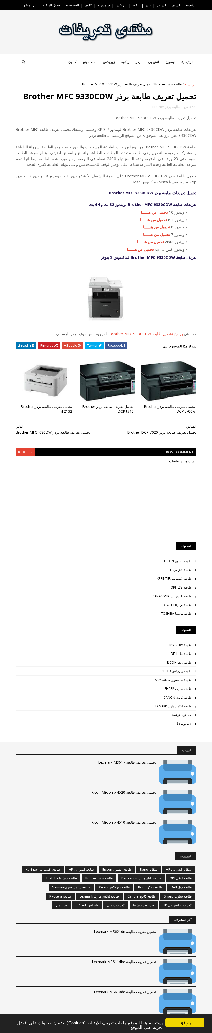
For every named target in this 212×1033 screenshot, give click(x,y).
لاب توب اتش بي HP (177, 905)
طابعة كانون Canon (177, 697)
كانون (88, 5)
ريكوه (136, 5)
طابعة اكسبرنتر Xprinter (174, 578)
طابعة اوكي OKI (181, 587)
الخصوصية (72, 5)
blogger (25, 452)
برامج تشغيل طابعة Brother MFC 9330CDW (146, 333)
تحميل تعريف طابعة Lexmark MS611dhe (124, 961)
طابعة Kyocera (180, 645)
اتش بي (161, 5)
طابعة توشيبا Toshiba (176, 613)
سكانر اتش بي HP (179, 869)
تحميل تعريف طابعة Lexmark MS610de (125, 991)
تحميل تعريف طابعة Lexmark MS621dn (125, 931)
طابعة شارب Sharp (178, 688)
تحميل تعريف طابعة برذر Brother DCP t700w (169, 409)
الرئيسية (191, 5)
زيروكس (121, 5)
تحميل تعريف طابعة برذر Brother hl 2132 (46, 409)
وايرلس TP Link (87, 905)
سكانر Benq (148, 869)
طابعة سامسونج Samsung (173, 680)
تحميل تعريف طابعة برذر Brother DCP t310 (108, 409)
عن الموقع (30, 5)
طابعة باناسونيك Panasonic (172, 596)
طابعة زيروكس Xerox (176, 671)
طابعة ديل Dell (181, 653)
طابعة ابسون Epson (177, 561)
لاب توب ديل (183, 723)
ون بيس (61, 905)
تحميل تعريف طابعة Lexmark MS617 (127, 762)
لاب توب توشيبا (181, 715)
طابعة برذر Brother (168, 84)
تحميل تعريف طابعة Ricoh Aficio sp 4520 (123, 792)
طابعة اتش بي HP (180, 570)
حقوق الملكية (51, 5)
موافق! (184, 1022)
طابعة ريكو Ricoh (179, 662)
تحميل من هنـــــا (154, 212)
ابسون (176, 5)
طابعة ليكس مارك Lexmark (172, 706)
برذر (148, 5)
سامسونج (103, 5)
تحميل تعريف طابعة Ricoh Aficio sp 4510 (123, 822)
